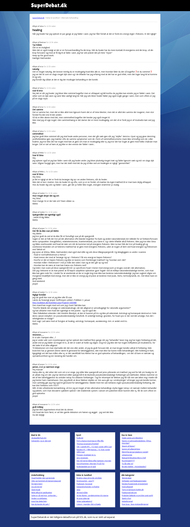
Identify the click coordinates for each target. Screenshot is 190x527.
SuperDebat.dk (38, 18)
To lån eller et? (127, 463)
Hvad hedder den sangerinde (43, 478)
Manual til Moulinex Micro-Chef (134, 458)
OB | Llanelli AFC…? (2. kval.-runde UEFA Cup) (94, 447)
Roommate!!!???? (128, 461)
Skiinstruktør (127, 478)
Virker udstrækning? (84, 501)
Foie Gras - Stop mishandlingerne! (135, 504)
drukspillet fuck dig (38, 438)
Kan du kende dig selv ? (40, 504)
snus (78, 489)
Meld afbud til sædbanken (41, 492)
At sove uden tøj (83, 498)
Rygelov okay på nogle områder (89, 478)
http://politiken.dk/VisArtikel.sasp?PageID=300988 (54, 302)
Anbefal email (127, 501)
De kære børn (36, 484)
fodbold (80, 438)
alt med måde (82, 492)
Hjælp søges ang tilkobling (132, 438)
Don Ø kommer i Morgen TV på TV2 (90, 463)
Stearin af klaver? (128, 446)
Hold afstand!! (127, 487)
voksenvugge (127, 455)
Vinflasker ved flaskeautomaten (134, 481)
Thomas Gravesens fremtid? (88, 444)
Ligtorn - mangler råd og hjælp (89, 504)
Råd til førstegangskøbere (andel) (135, 452)
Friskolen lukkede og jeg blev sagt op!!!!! (137, 495)
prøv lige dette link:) (39, 501)
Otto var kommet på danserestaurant (46, 481)
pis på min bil (36, 487)
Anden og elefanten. (39, 498)
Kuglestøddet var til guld (86, 466)
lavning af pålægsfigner (131, 449)
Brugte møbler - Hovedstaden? (134, 466)
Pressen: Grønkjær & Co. (86, 455)
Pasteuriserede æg (129, 492)
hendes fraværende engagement (135, 484)
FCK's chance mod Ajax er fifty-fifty (90, 441)
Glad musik (35, 489)
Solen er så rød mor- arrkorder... (44, 495)
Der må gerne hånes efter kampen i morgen (94, 461)
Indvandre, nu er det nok (41, 441)
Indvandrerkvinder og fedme (88, 487)
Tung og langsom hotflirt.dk (133, 489)
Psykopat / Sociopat (84, 484)
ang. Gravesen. (82, 458)
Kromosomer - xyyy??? (85, 481)
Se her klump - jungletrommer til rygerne (92, 495)
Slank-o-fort (126, 498)
